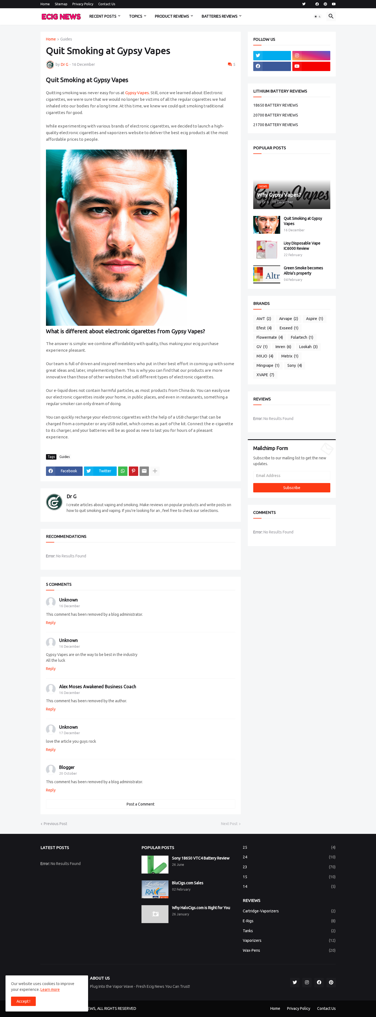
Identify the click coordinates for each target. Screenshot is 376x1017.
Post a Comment (140, 804)
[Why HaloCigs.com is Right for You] (154, 914)
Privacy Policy (82, 4)
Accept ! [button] (23, 1001)
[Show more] (155, 471)
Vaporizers (289, 940)
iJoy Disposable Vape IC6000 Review (302, 246)
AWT (264, 318)
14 (289, 886)
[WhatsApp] (122, 471)
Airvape (288, 318)
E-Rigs (289, 921)
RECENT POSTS (102, 16)
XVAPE (265, 375)
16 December (69, 606)
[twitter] (304, 4)
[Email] (144, 471)
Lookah (308, 347)
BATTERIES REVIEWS (220, 16)
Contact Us (106, 4)
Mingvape (268, 365)
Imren (283, 347)
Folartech (302, 337)
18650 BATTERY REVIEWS (275, 105)
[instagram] (311, 55)
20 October (68, 773)
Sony (294, 365)
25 (289, 847)
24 (289, 857)
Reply (51, 622)
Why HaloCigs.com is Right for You (201, 907)
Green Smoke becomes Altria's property (303, 270)
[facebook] (317, 4)
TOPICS (135, 16)
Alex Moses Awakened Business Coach (97, 686)
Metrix (289, 356)
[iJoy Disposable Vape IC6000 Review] (266, 250)
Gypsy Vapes (137, 92)
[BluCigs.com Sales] (154, 889)
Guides (66, 39)
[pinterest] (325, 4)
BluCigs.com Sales (187, 883)
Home (45, 4)
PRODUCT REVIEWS (172, 16)
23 (289, 867)
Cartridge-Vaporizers (289, 911)
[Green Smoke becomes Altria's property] (266, 274)
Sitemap (61, 4)
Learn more (50, 989)
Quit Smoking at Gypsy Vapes (303, 221)
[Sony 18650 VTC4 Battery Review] (154, 865)
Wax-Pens (289, 950)
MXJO (265, 356)
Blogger (67, 767)
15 (289, 877)
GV (262, 347)
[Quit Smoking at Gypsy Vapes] (266, 225)
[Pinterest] (133, 471)
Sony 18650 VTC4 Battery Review (201, 858)
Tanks (289, 931)
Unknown (68, 599)
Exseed (289, 328)
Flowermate (270, 337)
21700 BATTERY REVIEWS (275, 125)
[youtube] (334, 4)
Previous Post (55, 823)
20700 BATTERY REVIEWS (275, 115)
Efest (264, 328)
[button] (317, 16)
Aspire (314, 318)
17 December (69, 733)
